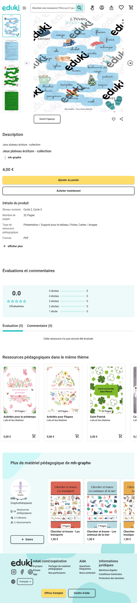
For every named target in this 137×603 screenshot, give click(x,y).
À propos (38, 566)
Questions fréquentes (85, 567)
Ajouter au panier (68, 180)
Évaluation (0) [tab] (13, 326)
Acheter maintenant (69, 190)
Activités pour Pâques (60, 416)
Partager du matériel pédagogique (59, 567)
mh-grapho (14, 157)
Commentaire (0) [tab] (39, 326)
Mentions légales (108, 570)
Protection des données (111, 578)
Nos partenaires (56, 573)
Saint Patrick (97, 416)
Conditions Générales (110, 574)
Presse (36, 570)
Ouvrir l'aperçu (47, 119)
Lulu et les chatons (14, 420)
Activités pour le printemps (20, 416)
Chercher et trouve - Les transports (65, 533)
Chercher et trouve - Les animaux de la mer (101, 533)
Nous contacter (87, 573)
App (35, 574)
